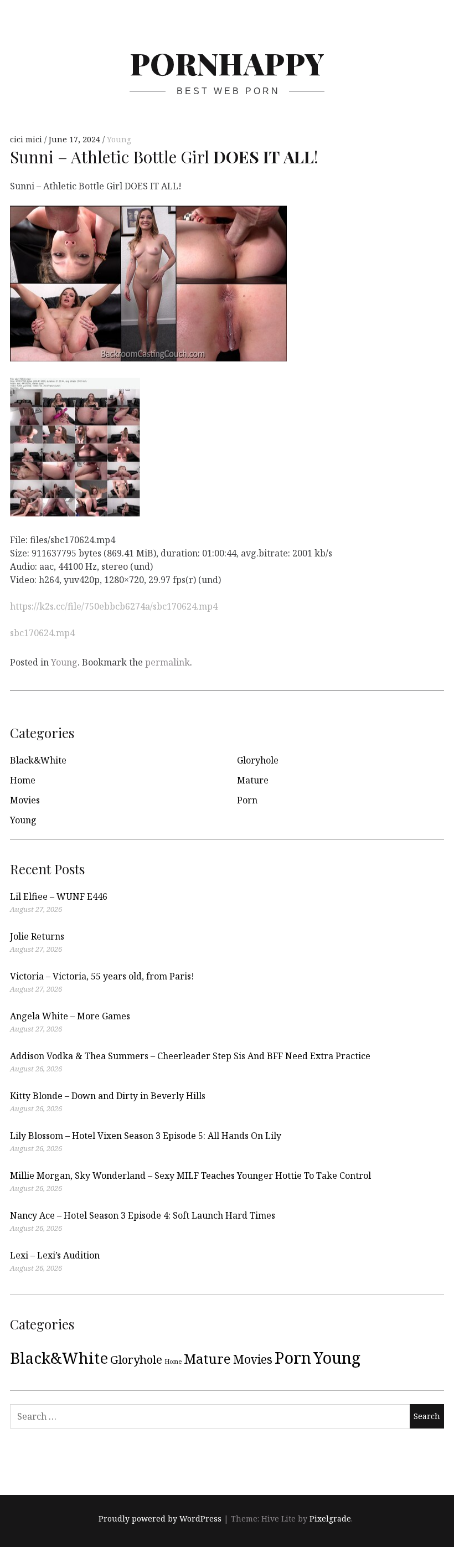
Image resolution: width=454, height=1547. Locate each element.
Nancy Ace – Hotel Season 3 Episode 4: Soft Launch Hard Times (142, 1215)
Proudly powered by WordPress (160, 1518)
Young (119, 139)
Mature (253, 780)
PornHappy (227, 63)
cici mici (27, 139)
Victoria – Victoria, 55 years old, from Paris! (102, 976)
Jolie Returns (37, 936)
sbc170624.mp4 (42, 633)
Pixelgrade (330, 1518)
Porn (247, 800)
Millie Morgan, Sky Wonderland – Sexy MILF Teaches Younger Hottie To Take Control (190, 1175)
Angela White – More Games (70, 1016)
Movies (25, 800)
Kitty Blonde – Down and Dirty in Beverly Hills (107, 1096)
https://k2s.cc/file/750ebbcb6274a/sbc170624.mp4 (114, 606)
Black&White (38, 760)
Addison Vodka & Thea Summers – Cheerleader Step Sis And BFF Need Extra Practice (190, 1056)
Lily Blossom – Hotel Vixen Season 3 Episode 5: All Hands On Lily (145, 1136)
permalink (167, 662)
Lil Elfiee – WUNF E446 (58, 896)
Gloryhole (257, 760)
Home (22, 780)
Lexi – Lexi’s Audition (55, 1255)
